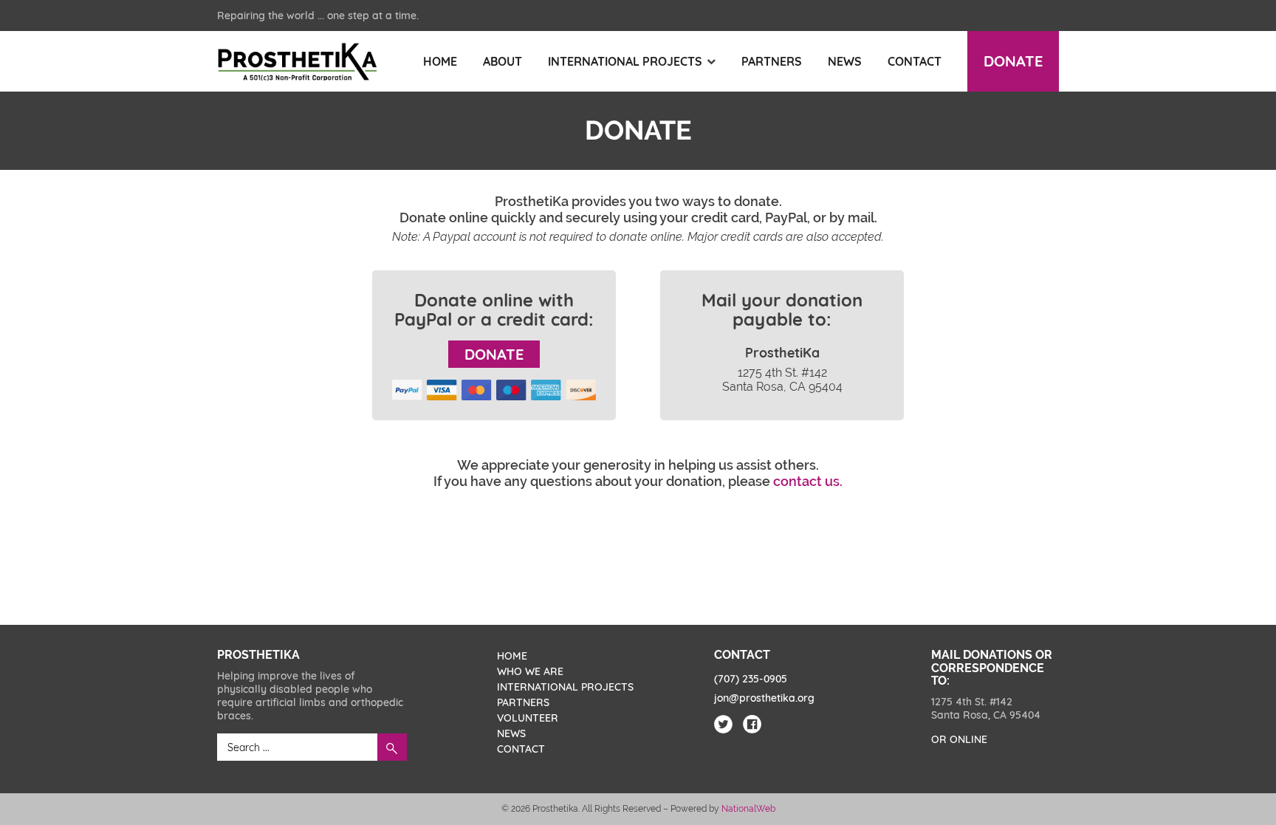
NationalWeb (748, 809)
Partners (771, 61)
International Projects (625, 61)
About (502, 61)
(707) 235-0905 (750, 678)
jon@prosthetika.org (764, 698)
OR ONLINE (959, 739)
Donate (1013, 61)
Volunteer (527, 718)
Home (440, 61)
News (845, 61)
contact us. (808, 481)
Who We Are (530, 671)
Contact (914, 61)
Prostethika (297, 62)
